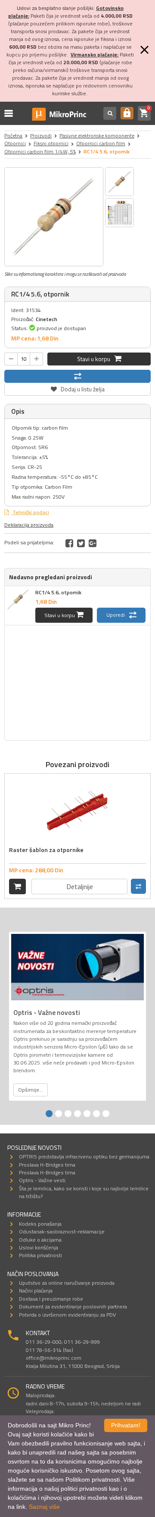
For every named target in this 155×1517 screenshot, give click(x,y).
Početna (13, 135)
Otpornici (15, 143)
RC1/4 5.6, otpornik (58, 592)
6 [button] (96, 1113)
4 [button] (77, 1113)
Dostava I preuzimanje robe (51, 1299)
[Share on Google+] (92, 543)
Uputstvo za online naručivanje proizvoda (67, 1283)
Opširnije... (30, 1090)
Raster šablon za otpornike (46, 849)
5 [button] (87, 1113)
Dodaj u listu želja (77, 388)
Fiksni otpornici (51, 143)
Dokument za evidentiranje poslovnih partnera (73, 1306)
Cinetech (46, 319)
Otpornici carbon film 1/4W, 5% (40, 151)
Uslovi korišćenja (38, 1247)
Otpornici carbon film (100, 143)
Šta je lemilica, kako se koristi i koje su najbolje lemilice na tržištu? (84, 1192)
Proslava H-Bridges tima (47, 1165)
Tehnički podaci (30, 512)
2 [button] (58, 1113)
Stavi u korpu (95, 358)
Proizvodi (41, 135)
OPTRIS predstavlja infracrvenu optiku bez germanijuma (84, 1156)
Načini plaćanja (36, 1290)
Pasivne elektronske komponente (96, 135)
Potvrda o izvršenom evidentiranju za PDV (67, 1315)
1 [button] (49, 1113)
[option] (54, 217)
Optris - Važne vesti (42, 1180)
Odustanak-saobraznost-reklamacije (62, 1231)
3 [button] (68, 1113)
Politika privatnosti (40, 1255)
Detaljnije (79, 886)
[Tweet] (81, 543)
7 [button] (105, 1113)
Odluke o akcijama (40, 1240)
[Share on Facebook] (69, 543)
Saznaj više (44, 1506)
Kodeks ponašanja (40, 1224)
